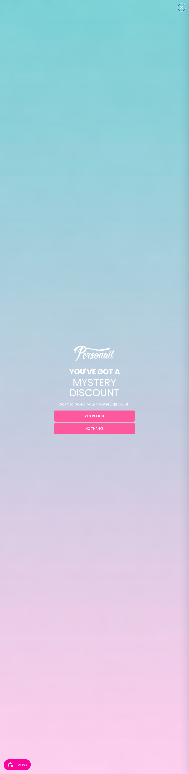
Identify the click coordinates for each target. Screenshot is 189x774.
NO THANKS (94, 428)
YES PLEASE (94, 416)
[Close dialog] (181, 7)
